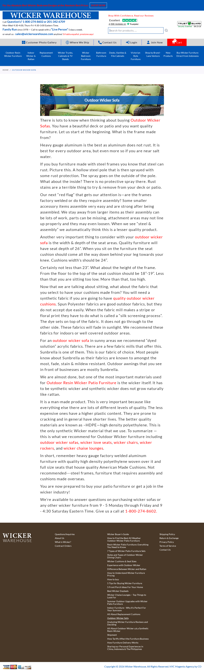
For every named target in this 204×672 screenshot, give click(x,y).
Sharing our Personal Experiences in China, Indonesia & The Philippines (125, 647)
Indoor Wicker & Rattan (31, 55)
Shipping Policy (167, 534)
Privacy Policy (166, 542)
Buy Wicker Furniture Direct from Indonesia (187, 54)
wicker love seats (96, 442)
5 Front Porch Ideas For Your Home (125, 587)
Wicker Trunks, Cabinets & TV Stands (65, 55)
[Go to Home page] (50, 15)
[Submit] (166, 30)
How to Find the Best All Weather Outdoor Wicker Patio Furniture (124, 539)
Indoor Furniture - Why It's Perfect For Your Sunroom (126, 609)
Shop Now (98, 5)
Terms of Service (167, 546)
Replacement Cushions (46, 54)
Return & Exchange (169, 538)
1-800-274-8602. (141, 511)
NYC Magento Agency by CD (185, 666)
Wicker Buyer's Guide (118, 534)
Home (6, 70)
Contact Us (165, 549)
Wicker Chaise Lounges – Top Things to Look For (126, 596)
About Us (59, 538)
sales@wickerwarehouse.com (34, 34)
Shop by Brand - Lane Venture (153, 54)
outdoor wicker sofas (59, 442)
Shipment (112, 635)
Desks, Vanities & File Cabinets (117, 54)
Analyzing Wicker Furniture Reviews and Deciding (127, 623)
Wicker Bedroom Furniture (86, 55)
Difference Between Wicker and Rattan (126, 569)
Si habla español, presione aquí (78, 34)
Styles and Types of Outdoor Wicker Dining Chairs (125, 556)
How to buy (113, 579)
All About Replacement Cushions (123, 614)
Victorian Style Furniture (135, 55)
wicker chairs (126, 442)
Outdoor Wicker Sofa (24, 70)
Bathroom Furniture (101, 54)
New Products (168, 54)
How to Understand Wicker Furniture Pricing (126, 574)
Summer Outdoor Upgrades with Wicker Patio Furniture (127, 602)
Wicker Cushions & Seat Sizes (121, 561)
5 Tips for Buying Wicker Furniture (124, 583)
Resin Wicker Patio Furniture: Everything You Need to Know (127, 545)
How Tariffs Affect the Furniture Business (128, 638)
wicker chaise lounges (83, 448)
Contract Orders (63, 546)
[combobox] (138, 30)
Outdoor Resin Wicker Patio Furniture (81, 382)
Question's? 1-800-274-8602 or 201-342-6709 (36, 21)
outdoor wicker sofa (71, 340)
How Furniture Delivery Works (122, 642)
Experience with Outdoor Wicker (123, 565)
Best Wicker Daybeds (118, 591)
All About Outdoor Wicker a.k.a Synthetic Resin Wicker (128, 629)
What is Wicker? (63, 542)
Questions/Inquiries (65, 534)
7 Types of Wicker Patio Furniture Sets (126, 551)
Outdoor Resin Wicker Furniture (13, 54)
